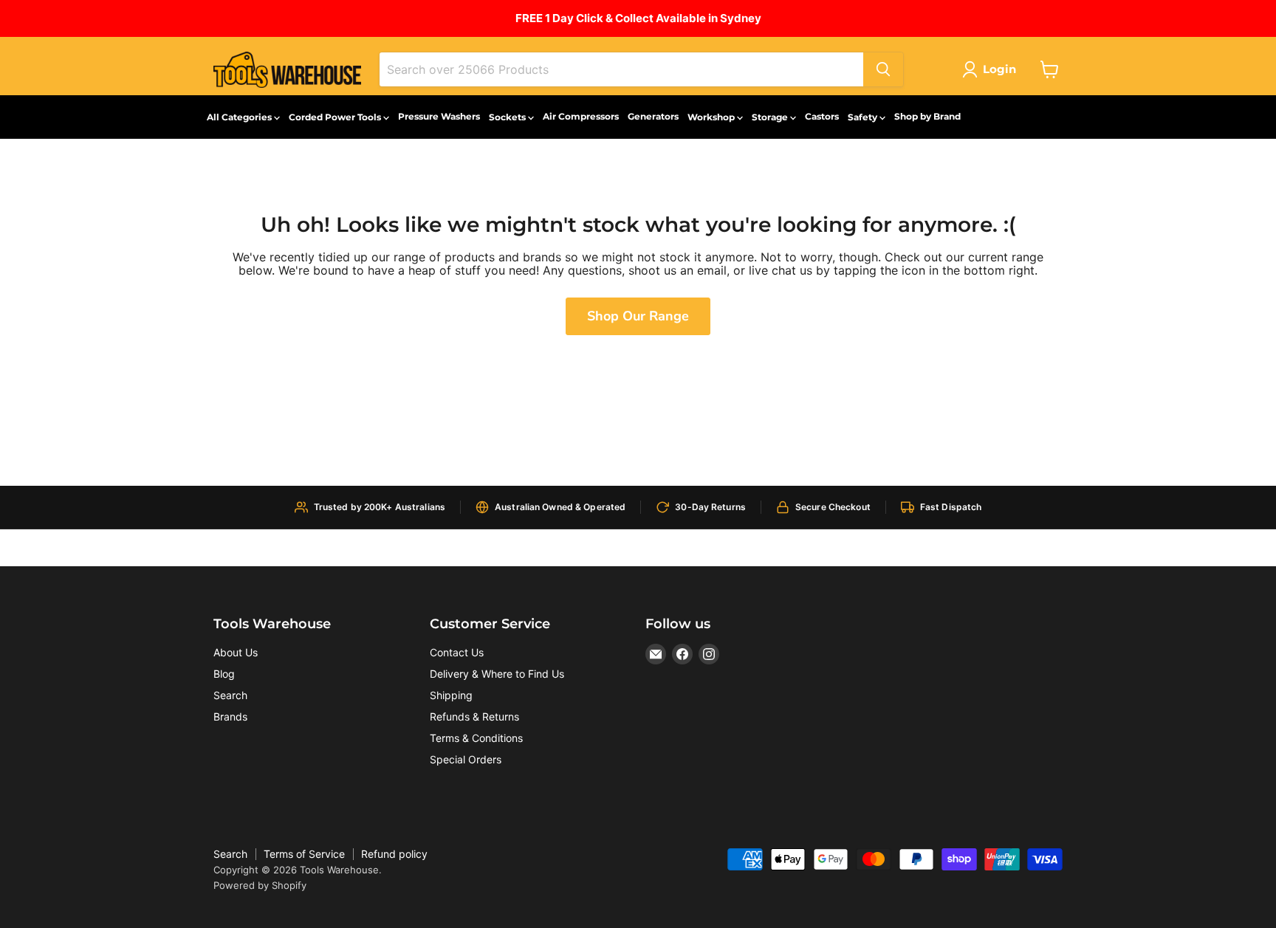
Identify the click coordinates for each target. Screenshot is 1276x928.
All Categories (240, 117)
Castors (822, 116)
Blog (224, 673)
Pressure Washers (439, 116)
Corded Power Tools (336, 117)
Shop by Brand (927, 116)
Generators (653, 116)
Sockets (508, 117)
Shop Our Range (638, 316)
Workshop (712, 117)
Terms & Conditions (476, 738)
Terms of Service (304, 854)
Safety (863, 117)
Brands (230, 716)
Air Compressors (581, 116)
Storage (771, 117)
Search (230, 695)
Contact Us (457, 652)
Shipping (451, 695)
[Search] (883, 69)
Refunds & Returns (474, 716)
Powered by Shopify (259, 885)
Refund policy (394, 854)
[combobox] (621, 69)
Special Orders (465, 759)
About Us (235, 652)
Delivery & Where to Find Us (497, 673)
